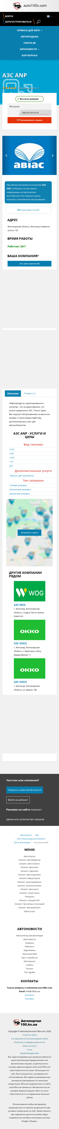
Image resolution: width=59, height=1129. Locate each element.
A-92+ (12, 449)
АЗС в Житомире (22, 842)
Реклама (29, 998)
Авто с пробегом (29, 957)
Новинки (29, 942)
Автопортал (25, 835)
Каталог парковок (29, 871)
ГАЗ (11, 461)
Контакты (29, 995)
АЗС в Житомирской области (31, 838)
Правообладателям (29, 1053)
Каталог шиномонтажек (29, 885)
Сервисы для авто (28, 30)
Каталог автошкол (30, 889)
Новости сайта (29, 1034)
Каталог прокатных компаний (29, 903)
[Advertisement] (29, 299)
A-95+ (12, 457)
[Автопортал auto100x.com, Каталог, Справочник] (29, 1022)
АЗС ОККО (20, 643)
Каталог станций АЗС (29, 900)
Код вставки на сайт (29, 210)
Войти (9, 16)
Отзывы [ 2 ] (29, 393)
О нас (29, 1049)
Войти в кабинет (18, 800)
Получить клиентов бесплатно (24, 789)
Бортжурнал (29, 55)
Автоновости (29, 49)
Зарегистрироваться (18, 21)
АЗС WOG (20, 605)
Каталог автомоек (29, 867)
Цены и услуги (29, 1045)
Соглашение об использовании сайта (29, 1038)
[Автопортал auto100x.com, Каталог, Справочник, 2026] (17, 6)
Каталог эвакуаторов (29, 878)
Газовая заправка (18, 485)
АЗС (37, 835)
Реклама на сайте (18, 809)
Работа (28, 42)
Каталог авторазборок (30, 907)
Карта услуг (29, 911)
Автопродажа (29, 36)
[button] (6, 155)
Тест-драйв (29, 972)
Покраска (29, 896)
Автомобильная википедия (29, 935)
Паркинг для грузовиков (22, 475)
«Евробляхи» (29, 950)
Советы (29, 964)
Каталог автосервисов (29, 859)
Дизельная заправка (20, 493)
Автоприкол (29, 961)
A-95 (12, 453)
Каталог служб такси (29, 893)
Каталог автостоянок (29, 863)
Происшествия (29, 953)
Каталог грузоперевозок (29, 882)
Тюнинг (29, 968)
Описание (13, 393)
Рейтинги (29, 946)
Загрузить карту (29, 532)
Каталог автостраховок (29, 874)
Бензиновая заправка (20, 489)
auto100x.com (35, 5)
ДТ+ (11, 465)
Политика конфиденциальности (29, 1042)
